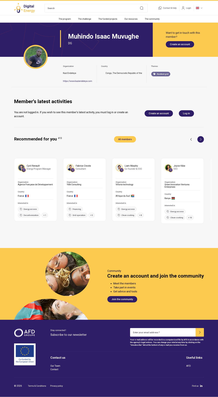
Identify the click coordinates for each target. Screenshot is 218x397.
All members (125, 139)
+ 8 (140, 215)
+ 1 (44, 215)
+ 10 (190, 217)
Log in (186, 113)
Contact (54, 369)
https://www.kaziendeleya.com (77, 81)
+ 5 (91, 215)
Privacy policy (56, 386)
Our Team (55, 365)
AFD (188, 365)
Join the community (122, 299)
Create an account (180, 44)
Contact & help (170, 8)
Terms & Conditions (37, 386)
